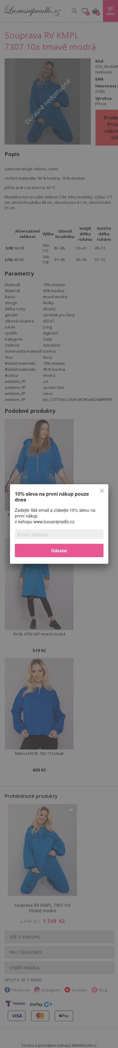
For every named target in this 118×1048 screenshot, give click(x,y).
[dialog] (59, 524)
